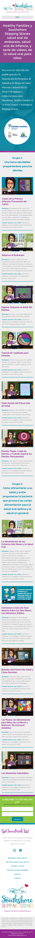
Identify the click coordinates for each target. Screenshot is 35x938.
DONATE (17, 878)
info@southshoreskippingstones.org (17, 935)
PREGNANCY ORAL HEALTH (17, 858)
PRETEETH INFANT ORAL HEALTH (17, 862)
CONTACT (17, 874)
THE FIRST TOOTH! (17, 866)
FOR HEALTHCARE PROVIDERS (17, 870)
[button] (17, 819)
